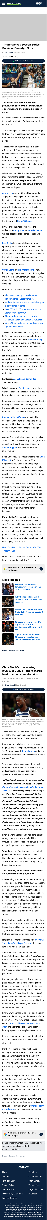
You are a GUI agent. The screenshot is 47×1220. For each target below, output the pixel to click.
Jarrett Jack (31, 379)
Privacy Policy (8, 1185)
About (4, 1172)
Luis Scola (7, 243)
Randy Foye (18, 230)
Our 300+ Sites (35, 1176)
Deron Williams (24, 221)
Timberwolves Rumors (17, 1156)
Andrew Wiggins (9, 447)
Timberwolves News (16, 650)
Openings (33, 1172)
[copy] (16, 56)
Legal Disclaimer (36, 1189)
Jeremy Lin (7, 193)
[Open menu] (3, 3)
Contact (5, 1176)
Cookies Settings (9, 1198)
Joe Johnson (19, 379)
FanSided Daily (8, 1181)
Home (4, 650)
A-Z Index (33, 1193)
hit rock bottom (28, 751)
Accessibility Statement (12, 1193)
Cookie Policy (8, 1189)
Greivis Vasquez (35, 230)
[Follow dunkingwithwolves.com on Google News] (41, 569)
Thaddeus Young (34, 339)
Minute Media (13, 1204)
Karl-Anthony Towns (26, 270)
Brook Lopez (24, 388)
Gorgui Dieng (8, 270)
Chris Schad (10, 685)
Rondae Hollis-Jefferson (13, 417)
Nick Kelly (9, 52)
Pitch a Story (34, 1181)
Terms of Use (35, 1185)
